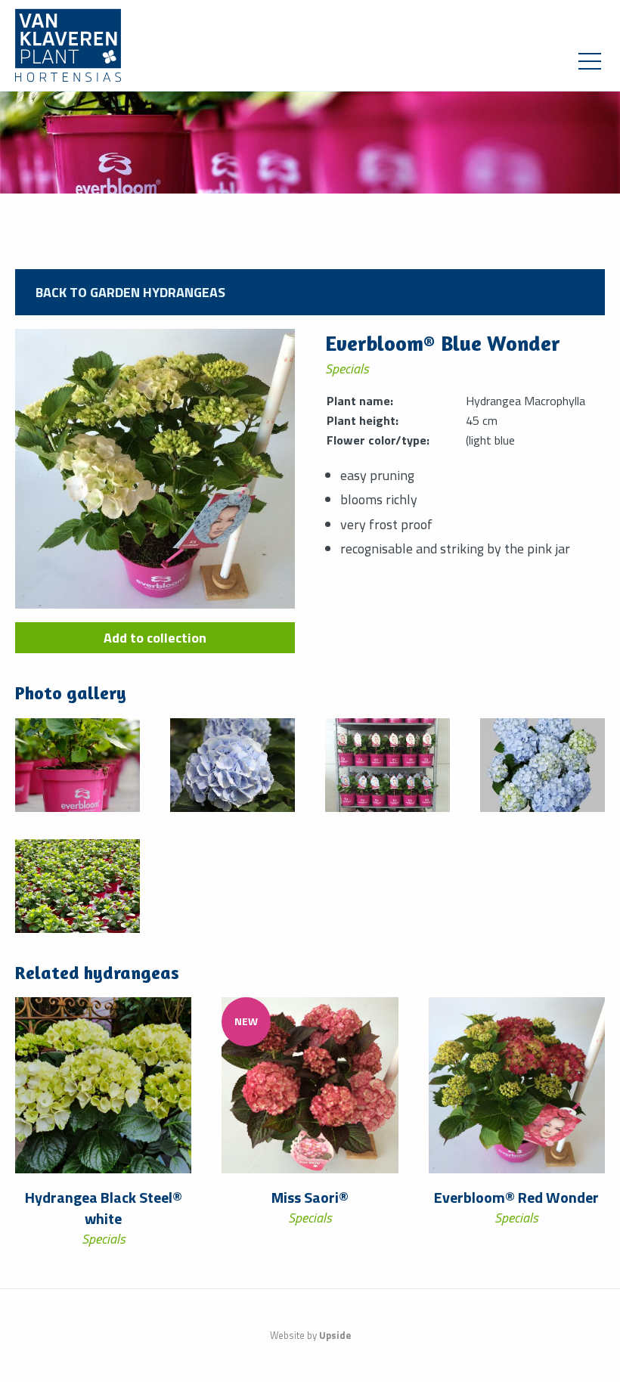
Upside (335, 1335)
